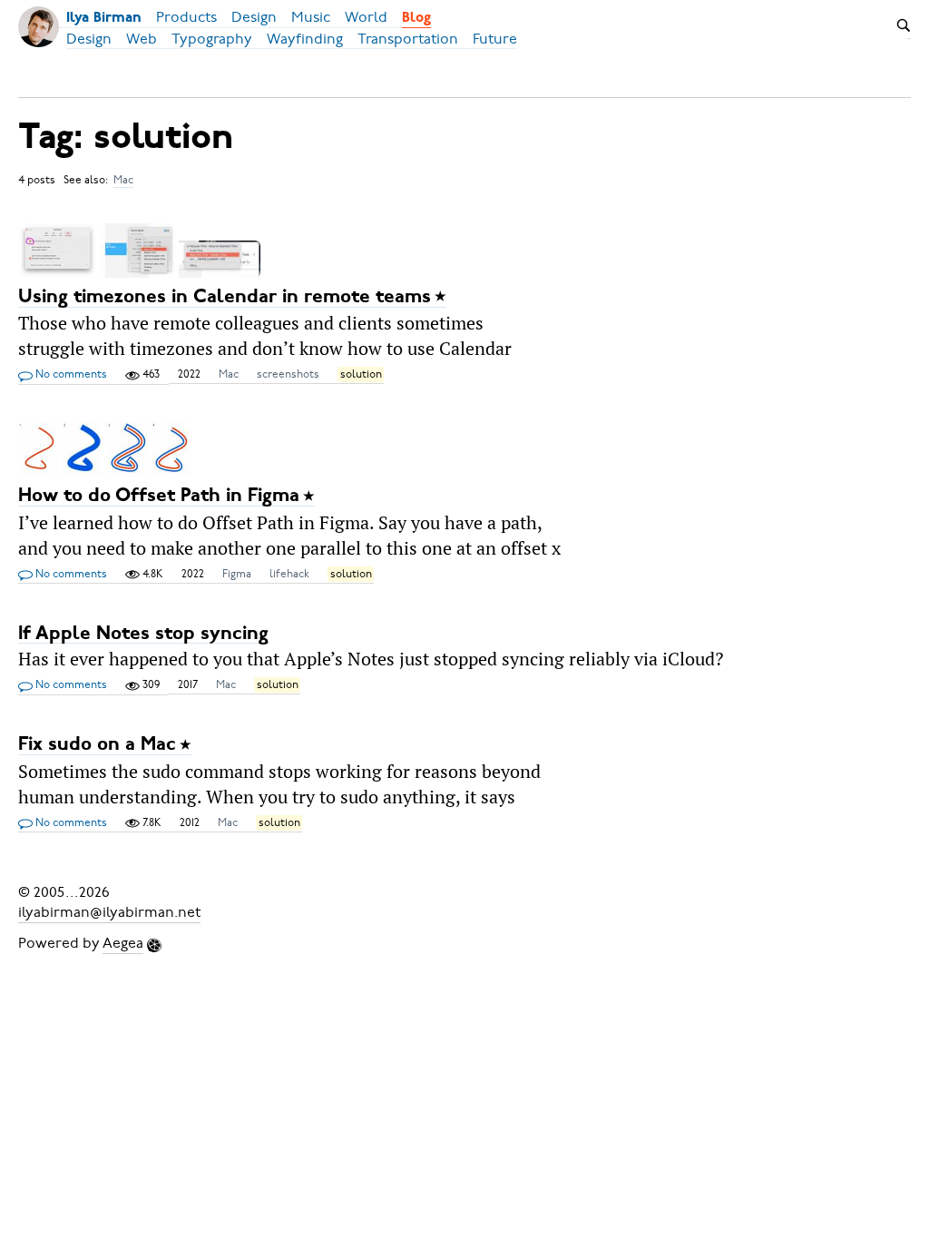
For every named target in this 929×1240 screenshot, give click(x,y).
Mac (123, 179)
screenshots (288, 374)
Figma (236, 573)
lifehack (289, 573)
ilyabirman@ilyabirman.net (109, 912)
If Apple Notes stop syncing (143, 633)
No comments (70, 374)
